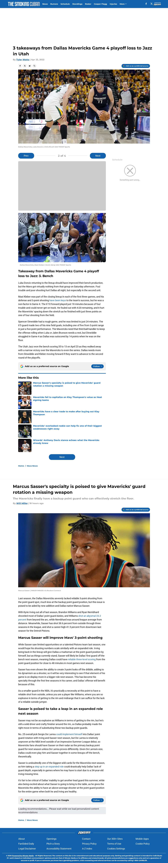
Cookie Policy (143, 843)
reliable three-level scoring (82, 659)
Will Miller (22, 503)
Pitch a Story (53, 843)
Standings (77, 4)
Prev (26, 155)
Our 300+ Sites (115, 838)
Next (97, 155)
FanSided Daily (26, 843)
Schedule (65, 4)
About (21, 838)
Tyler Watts (22, 59)
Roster (88, 4)
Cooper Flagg (100, 4)
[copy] (34, 66)
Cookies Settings (116, 848)
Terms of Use (114, 843)
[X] (151, 4)
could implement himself (69, 734)
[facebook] (146, 4)
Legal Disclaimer (27, 848)
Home (21, 466)
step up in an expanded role (49, 766)
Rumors (54, 4)
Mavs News (32, 466)
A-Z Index (87, 848)
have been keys (57, 300)
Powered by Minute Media (23, 856)
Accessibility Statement (58, 848)
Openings (51, 838)
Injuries (113, 4)
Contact (86, 838)
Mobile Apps (142, 838)
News (45, 4)
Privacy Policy (89, 843)
